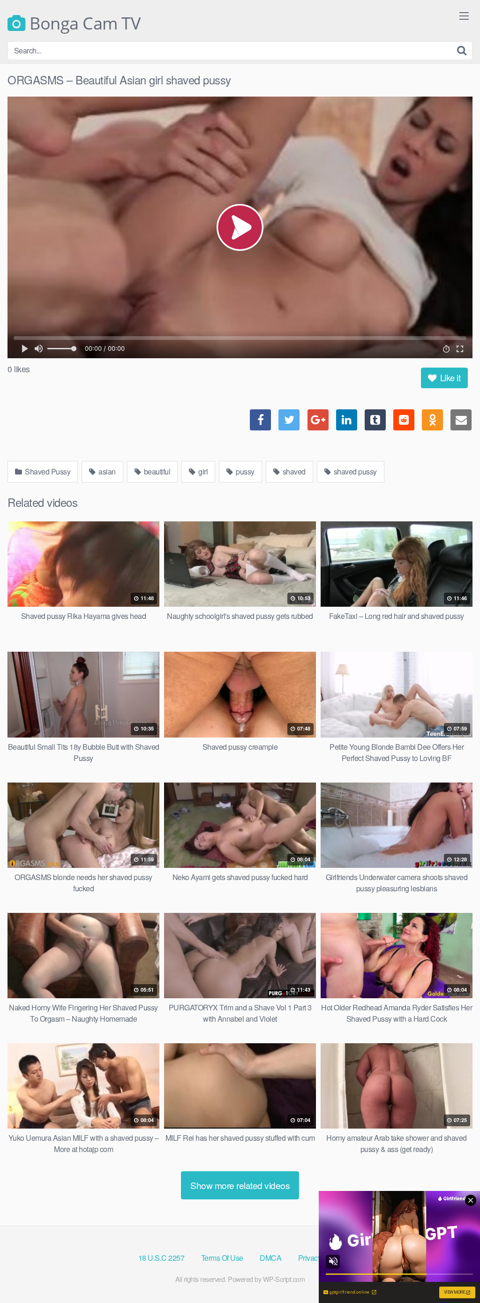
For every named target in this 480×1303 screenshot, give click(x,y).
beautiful (156, 471)
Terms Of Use (222, 1257)
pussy (244, 471)
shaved (293, 471)
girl (202, 471)
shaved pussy (354, 471)
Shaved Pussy (47, 471)
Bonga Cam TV (83, 23)
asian (106, 471)
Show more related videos (240, 1185)
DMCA (270, 1257)
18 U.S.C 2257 (161, 1257)
